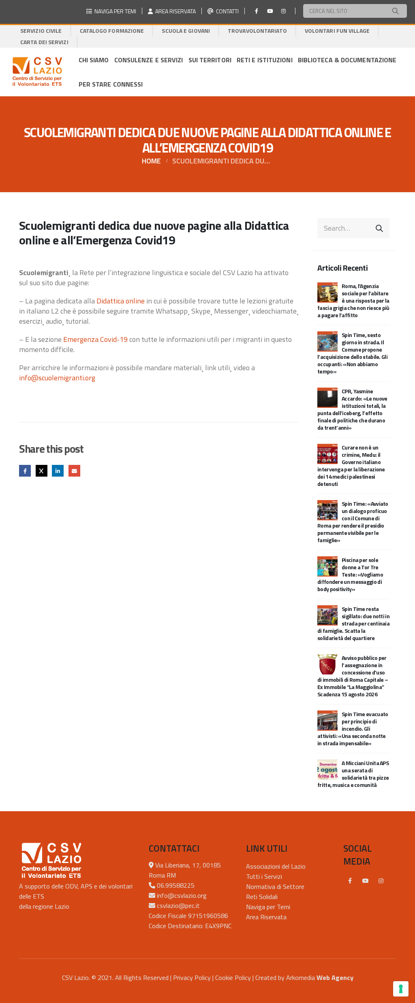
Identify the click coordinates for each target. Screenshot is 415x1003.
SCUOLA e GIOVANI (186, 30)
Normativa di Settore (275, 886)
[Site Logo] (37, 72)
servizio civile (41, 30)
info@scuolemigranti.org (57, 377)
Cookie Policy (233, 977)
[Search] (395, 11)
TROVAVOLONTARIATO (257, 30)
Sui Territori (209, 60)
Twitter (41, 471)
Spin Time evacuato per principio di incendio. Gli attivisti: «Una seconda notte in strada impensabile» (352, 728)
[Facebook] (256, 11)
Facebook (25, 471)
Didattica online (120, 300)
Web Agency (335, 977)
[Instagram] (283, 11)
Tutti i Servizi (264, 876)
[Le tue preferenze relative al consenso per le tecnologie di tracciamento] (401, 989)
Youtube (365, 881)
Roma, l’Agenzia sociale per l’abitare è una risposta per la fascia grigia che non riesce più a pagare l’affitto (353, 300)
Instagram (381, 881)
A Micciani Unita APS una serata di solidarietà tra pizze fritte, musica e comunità (353, 774)
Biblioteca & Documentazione (347, 60)
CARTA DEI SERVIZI (44, 42)
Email (74, 471)
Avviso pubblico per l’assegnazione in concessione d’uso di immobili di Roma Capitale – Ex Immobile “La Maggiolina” (352, 675)
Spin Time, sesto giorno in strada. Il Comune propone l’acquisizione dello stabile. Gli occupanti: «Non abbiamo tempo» (352, 353)
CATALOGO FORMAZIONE (112, 30)
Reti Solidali (262, 896)
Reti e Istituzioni (265, 60)
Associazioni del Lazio (276, 866)
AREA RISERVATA (174, 11)
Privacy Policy (192, 977)
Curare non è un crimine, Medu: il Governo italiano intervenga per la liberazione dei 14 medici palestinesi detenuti (351, 465)
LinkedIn (58, 471)
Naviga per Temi (268, 907)
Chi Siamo (94, 60)
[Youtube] (270, 11)
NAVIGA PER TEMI (114, 11)
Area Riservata (266, 917)
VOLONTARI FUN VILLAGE (337, 30)
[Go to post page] (327, 291)
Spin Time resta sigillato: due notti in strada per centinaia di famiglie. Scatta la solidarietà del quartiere (353, 623)
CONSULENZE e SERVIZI (148, 60)
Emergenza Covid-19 (95, 339)
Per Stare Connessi (111, 84)
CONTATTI (226, 11)
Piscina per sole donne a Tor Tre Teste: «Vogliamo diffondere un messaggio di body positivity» (350, 574)
